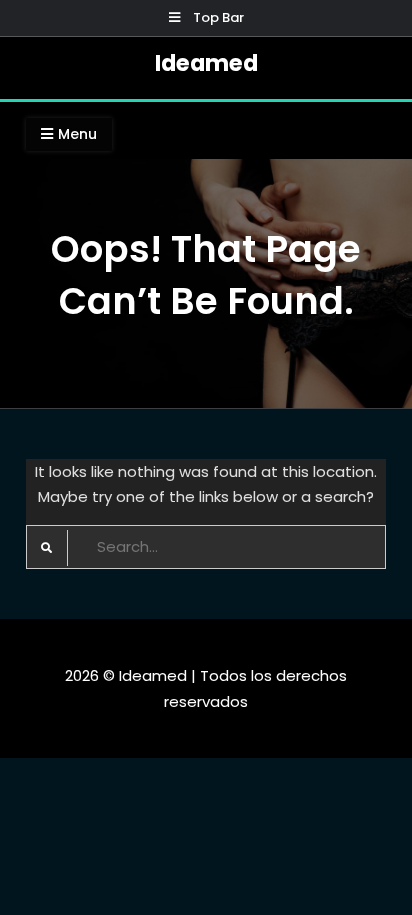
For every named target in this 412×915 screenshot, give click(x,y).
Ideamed (206, 63)
